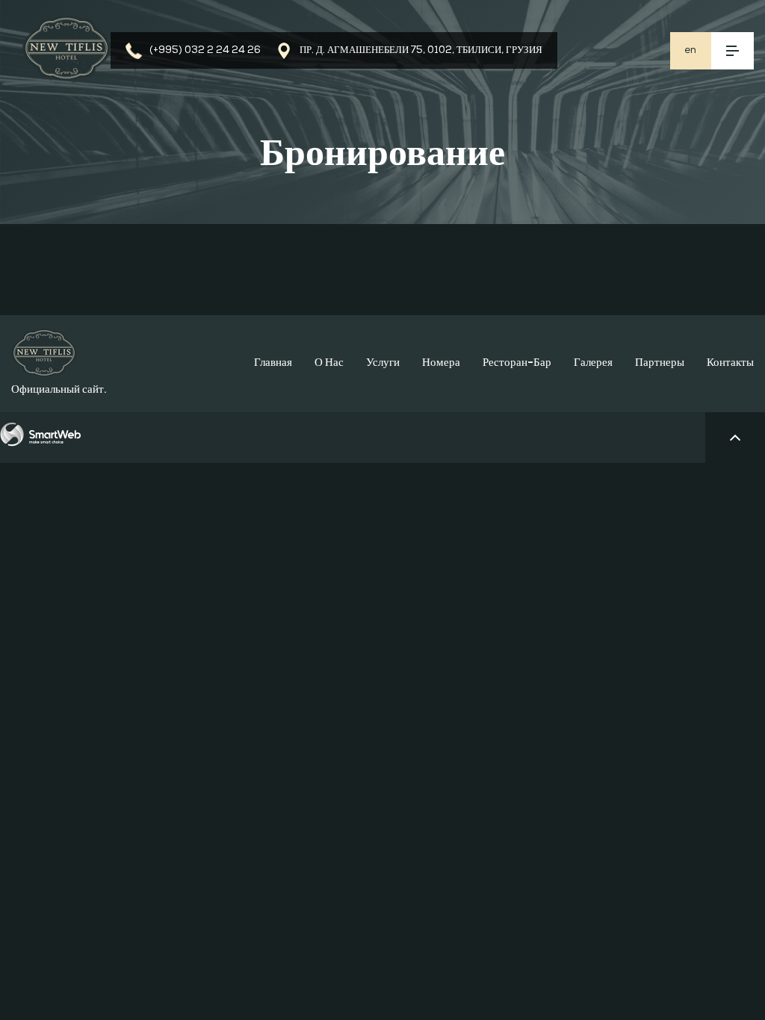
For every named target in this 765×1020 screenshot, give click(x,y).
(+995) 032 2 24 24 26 (205, 50)
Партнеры (659, 363)
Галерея (593, 363)
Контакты (730, 363)
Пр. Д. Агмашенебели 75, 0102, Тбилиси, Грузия (421, 50)
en (690, 50)
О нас (329, 363)
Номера (441, 363)
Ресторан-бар (517, 363)
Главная (273, 363)
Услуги (383, 363)
